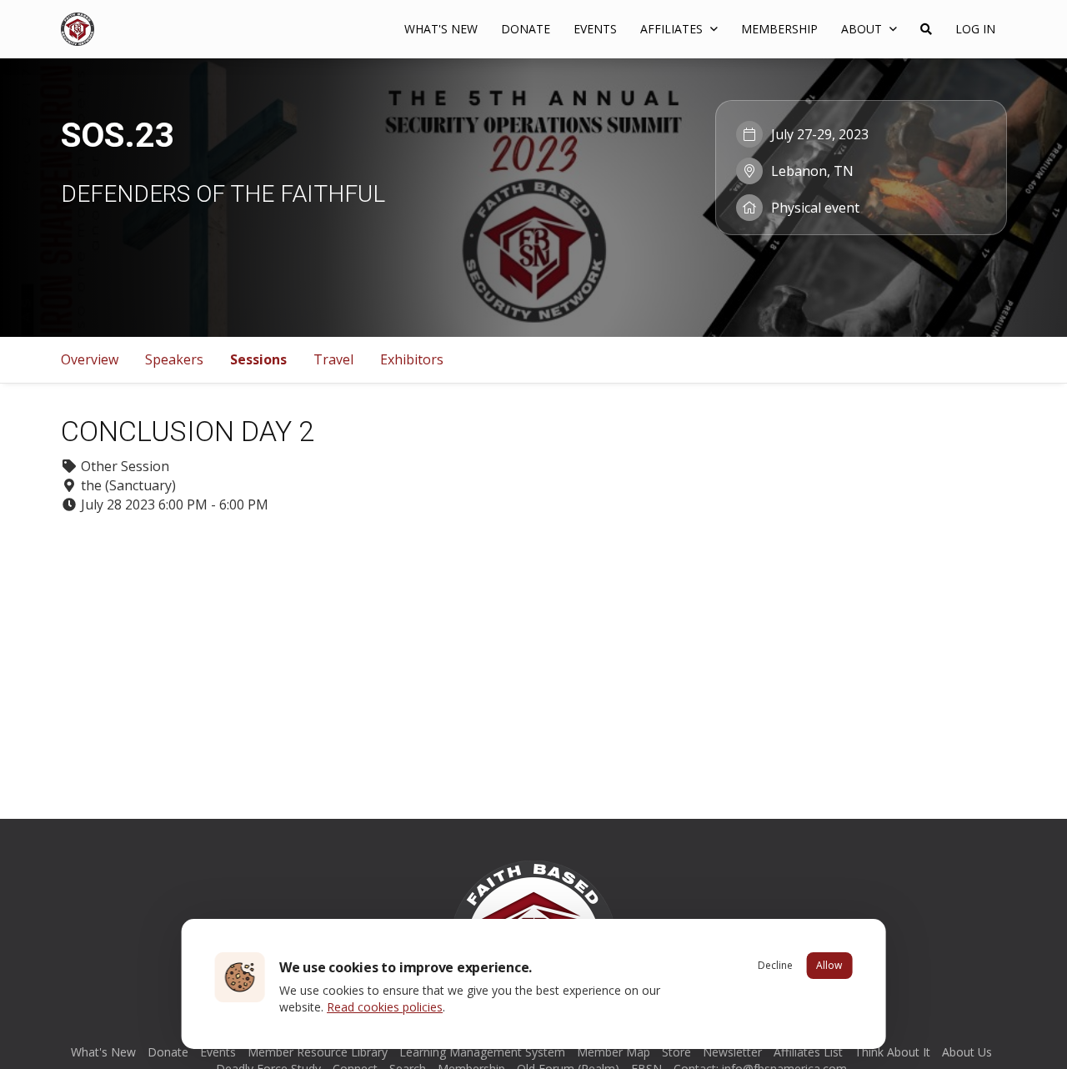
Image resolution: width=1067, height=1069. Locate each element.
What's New (441, 29)
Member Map (613, 1052)
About (863, 29)
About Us (967, 1052)
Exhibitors (411, 359)
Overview (89, 359)
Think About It (892, 1052)
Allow (829, 965)
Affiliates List (808, 1052)
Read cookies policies (385, 1007)
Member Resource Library (318, 1052)
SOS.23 (118, 135)
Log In (975, 29)
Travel (333, 359)
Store (676, 1052)
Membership (779, 29)
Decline (775, 965)
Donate (525, 29)
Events (595, 29)
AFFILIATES (673, 29)
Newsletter (732, 1052)
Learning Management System (482, 1052)
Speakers (174, 359)
